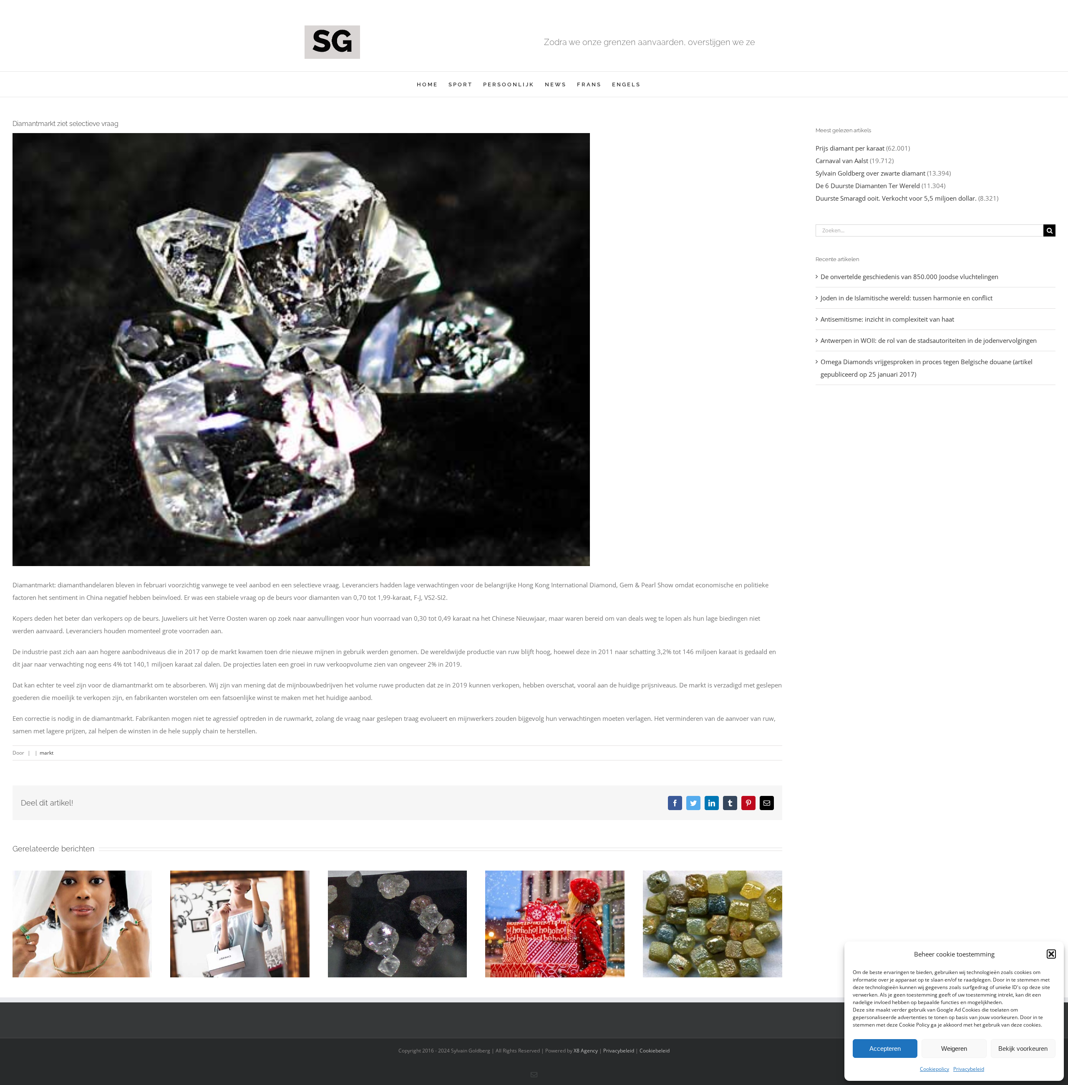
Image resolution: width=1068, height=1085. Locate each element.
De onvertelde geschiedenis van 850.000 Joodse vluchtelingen (909, 276)
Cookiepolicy (934, 1068)
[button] (1051, 954)
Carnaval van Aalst (842, 160)
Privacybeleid (968, 1068)
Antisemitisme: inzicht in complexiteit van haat (887, 319)
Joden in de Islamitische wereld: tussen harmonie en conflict (906, 298)
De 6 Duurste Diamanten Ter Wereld (868, 185)
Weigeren (954, 1048)
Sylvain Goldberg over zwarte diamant (870, 173)
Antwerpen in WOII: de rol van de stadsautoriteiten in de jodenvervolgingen (929, 340)
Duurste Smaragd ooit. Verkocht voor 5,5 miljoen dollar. (896, 198)
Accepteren (885, 1048)
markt (46, 752)
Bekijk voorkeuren (1023, 1048)
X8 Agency (586, 1050)
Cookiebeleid (655, 1050)
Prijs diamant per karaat (850, 148)
